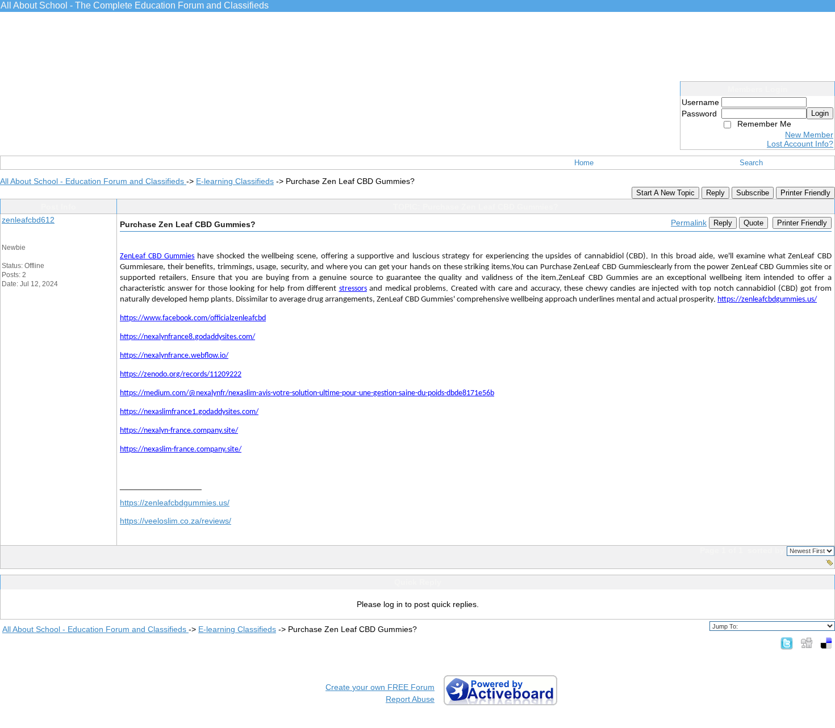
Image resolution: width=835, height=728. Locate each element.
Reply (715, 193)
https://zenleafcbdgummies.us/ (174, 502)
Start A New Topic (665, 193)
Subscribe (752, 193)
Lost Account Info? (800, 143)
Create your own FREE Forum (380, 687)
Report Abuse (410, 699)
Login (820, 113)
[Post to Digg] (806, 642)
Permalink (689, 222)
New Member (809, 134)
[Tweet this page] (787, 642)
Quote (753, 223)
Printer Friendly (805, 193)
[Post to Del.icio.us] (826, 642)
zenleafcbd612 (28, 219)
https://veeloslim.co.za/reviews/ (175, 520)
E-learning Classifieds (235, 181)
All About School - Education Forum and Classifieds (93, 181)
